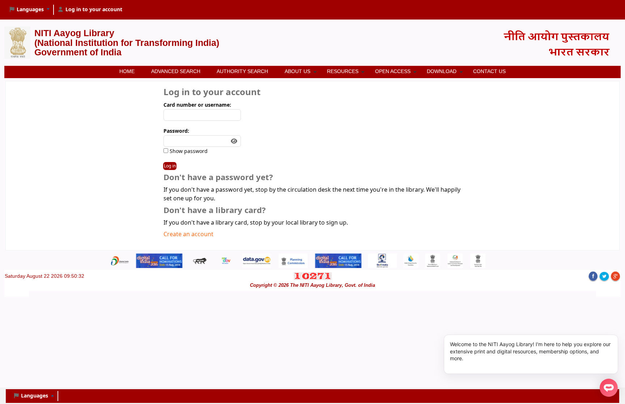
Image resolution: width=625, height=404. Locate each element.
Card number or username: (197, 105)
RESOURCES (342, 71)
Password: (176, 131)
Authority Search (242, 71)
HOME (127, 71)
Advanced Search (175, 71)
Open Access (393, 71)
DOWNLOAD (441, 71)
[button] (29, 10)
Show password (188, 151)
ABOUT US (297, 71)
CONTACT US (489, 71)
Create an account (188, 234)
